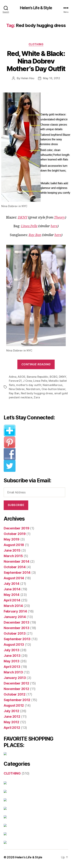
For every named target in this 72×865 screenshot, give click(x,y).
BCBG (53, 376)
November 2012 (16, 689)
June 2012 (12, 716)
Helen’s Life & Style (28, 857)
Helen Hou (27, 78)
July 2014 (11, 584)
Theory (59, 217)
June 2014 (12, 589)
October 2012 (14, 694)
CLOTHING (36, 44)
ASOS (21, 376)
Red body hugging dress (37, 393)
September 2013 (17, 639)
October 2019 (15, 534)
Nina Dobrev (17, 389)
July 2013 (11, 650)
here (54, 226)
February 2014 (15, 611)
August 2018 (14, 545)
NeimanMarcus (52, 385)
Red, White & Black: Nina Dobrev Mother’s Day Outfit (36, 61)
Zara (37, 397)
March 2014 (13, 606)
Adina (12, 376)
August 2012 (14, 705)
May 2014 (11, 595)
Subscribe (16, 505)
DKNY (22, 217)
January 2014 (15, 617)
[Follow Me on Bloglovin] (36, 430)
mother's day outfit (28, 385)
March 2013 (13, 672)
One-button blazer (53, 389)
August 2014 (14, 578)
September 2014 (17, 572)
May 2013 (11, 661)
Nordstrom (33, 389)
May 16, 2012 (51, 78)
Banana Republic (37, 376)
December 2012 (16, 683)
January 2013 (15, 678)
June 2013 (12, 656)
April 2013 (12, 667)
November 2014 (16, 561)
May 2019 (11, 539)
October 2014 (15, 567)
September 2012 (17, 700)
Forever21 (15, 380)
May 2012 (11, 722)
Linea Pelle (29, 226)
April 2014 (12, 600)
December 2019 (16, 528)
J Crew (27, 380)
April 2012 (12, 728)
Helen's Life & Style (36, 8)
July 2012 (11, 711)
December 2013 (16, 622)
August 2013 (14, 644)
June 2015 (12, 550)
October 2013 (15, 633)
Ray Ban (35, 235)
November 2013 (16, 628)
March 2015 (13, 556)
